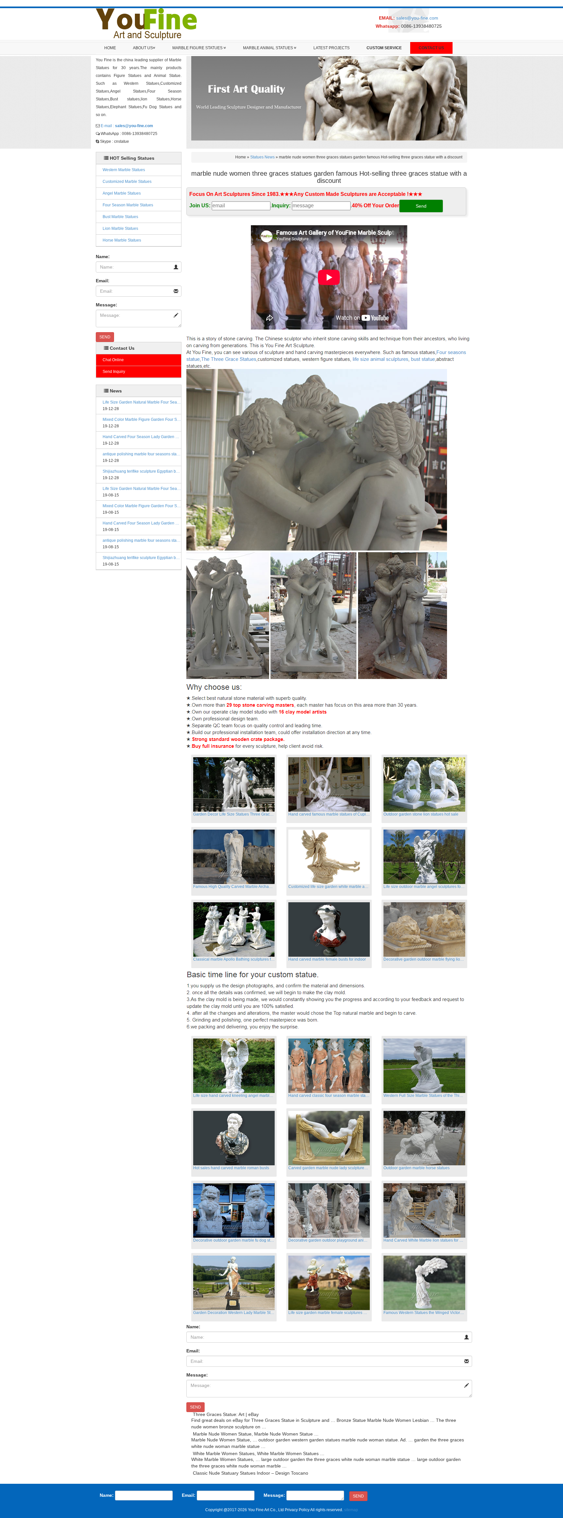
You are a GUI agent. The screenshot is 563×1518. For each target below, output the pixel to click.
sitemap (351, 1510)
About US (143, 48)
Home (110, 48)
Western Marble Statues (124, 170)
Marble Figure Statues (198, 48)
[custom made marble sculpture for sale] (328, 348)
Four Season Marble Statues (128, 205)
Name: (103, 256)
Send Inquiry (114, 371)
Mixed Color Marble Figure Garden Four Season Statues (142, 419)
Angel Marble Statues (122, 193)
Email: (102, 280)
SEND (104, 337)
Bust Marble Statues (120, 216)
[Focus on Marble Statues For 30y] (146, 23)
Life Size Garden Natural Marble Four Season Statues (142, 402)
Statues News (262, 157)
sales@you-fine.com (417, 18)
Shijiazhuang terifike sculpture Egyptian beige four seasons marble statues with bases (142, 471)
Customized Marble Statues (127, 181)
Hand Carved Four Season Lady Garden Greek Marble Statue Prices (142, 437)
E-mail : (127, 126)
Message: (106, 304)
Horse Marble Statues (122, 240)
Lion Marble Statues (120, 228)
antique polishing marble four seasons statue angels (142, 454)
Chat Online (113, 360)
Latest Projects (331, 48)
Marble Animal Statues (268, 48)
